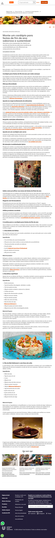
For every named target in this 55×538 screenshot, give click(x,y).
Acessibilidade (19, 519)
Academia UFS (6, 513)
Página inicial (6, 495)
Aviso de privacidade (20, 513)
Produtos (4, 504)
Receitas (4, 507)
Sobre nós (5, 498)
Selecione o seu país (20, 504)
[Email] (53, 27)
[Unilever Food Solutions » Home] (11, 2)
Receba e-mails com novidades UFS (20, 495)
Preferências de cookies (19, 500)
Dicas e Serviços (6, 501)
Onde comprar (6, 510)
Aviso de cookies (19, 516)
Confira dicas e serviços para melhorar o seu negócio (26, 469)
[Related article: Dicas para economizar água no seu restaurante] (27, 460)
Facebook (33, 513)
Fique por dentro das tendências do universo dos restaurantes (9, 469)
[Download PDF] (50, 27)
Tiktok (49, 513)
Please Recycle (19, 507)
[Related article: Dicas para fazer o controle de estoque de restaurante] (44, 460)
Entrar (37, 2)
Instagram (42, 513)
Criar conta (44, 2)
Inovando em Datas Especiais (11, 31)
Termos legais (19, 510)
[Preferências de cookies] (2, 535)
